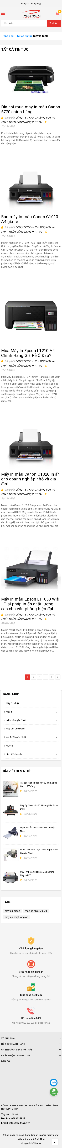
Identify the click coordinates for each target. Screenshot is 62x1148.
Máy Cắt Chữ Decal (15, 728)
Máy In (9, 711)
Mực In (9, 745)
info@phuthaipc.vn (19, 1123)
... (45, 677)
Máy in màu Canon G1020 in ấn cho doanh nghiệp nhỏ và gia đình (30, 479)
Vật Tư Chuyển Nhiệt (16, 737)
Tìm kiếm (53, 23)
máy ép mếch (12, 910)
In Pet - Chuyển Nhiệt (16, 720)
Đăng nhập (36, 3)
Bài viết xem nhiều (18, 771)
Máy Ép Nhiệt (12, 703)
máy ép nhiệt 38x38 (36, 910)
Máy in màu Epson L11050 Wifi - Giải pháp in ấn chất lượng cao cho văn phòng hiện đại (30, 604)
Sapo (38, 1143)
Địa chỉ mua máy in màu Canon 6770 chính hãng (30, 109)
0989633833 (18, 1118)
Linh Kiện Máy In (14, 754)
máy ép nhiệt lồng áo (16, 917)
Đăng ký (25, 3)
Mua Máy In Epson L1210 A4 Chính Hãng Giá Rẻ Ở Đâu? (28, 353)
